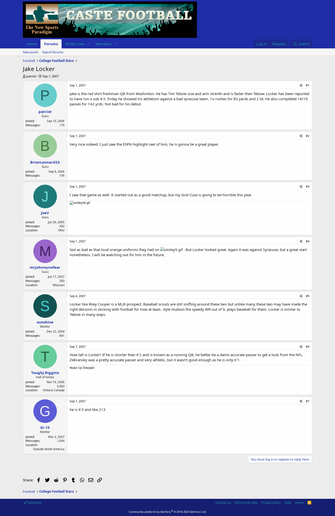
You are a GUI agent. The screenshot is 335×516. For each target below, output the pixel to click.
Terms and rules (246, 502)
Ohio (61, 230)
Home (31, 43)
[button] (88, 43)
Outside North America (48, 449)
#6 (307, 347)
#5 (307, 296)
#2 (307, 136)
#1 (307, 85)
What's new (75, 43)
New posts (30, 52)
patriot (31, 76)
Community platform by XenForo (167, 512)
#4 (307, 241)
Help (287, 502)
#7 (307, 401)
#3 (307, 186)
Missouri (58, 285)
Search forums (52, 52)
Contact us (223, 502)
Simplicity (34, 502)
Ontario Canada (53, 390)
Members (104, 43)
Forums (51, 43)
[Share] (301, 85)
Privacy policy (271, 502)
